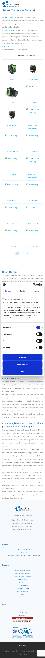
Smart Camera (9, 17)
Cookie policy (22, 612)
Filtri (22, 594)
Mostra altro (6, 46)
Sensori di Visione (9, 30)
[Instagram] (20, 534)
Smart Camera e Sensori (22, 576)
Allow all (22, 357)
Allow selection (22, 364)
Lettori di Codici (22, 579)
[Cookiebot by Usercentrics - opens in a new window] (32, 284)
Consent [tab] (8, 291)
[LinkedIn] (28, 534)
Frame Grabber (22, 585)
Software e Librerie (22, 588)
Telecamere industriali (22, 570)
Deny (22, 371)
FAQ (22, 609)
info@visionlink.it (24, 549)
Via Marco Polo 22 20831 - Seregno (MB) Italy (24, 555)
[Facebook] (17, 534)
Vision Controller (22, 591)
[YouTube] (24, 534)
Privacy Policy (22, 615)
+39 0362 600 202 (24, 552)
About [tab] (37, 291)
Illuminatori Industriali (22, 573)
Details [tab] (22, 291)
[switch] (39, 334)
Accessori (22, 582)
